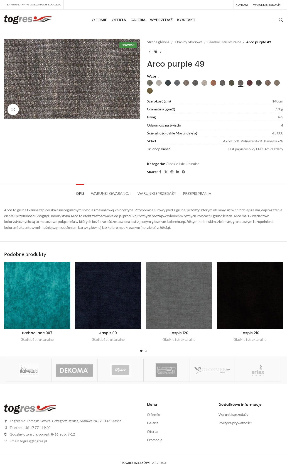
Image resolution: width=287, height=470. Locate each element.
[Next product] (160, 52)
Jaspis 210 (249, 333)
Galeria (152, 423)
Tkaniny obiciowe (188, 42)
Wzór (152, 76)
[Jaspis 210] (250, 295)
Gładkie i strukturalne (224, 42)
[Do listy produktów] (155, 52)
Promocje (154, 440)
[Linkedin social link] (177, 172)
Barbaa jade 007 (37, 333)
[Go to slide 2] (146, 351)
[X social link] (166, 172)
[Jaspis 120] (179, 295)
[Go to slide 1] (141, 351)
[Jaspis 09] (108, 295)
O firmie (153, 414)
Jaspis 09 (108, 333)
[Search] (280, 19)
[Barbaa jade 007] (37, 295)
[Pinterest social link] (172, 172)
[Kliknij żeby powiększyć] (13, 109)
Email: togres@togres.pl (28, 441)
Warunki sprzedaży (233, 414)
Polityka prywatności (235, 423)
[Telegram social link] (183, 172)
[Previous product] (149, 52)
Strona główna (158, 42)
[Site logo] (28, 19)
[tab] (80, 191)
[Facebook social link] (160, 172)
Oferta (152, 431)
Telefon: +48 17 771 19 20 (30, 427)
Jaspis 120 (178, 333)
